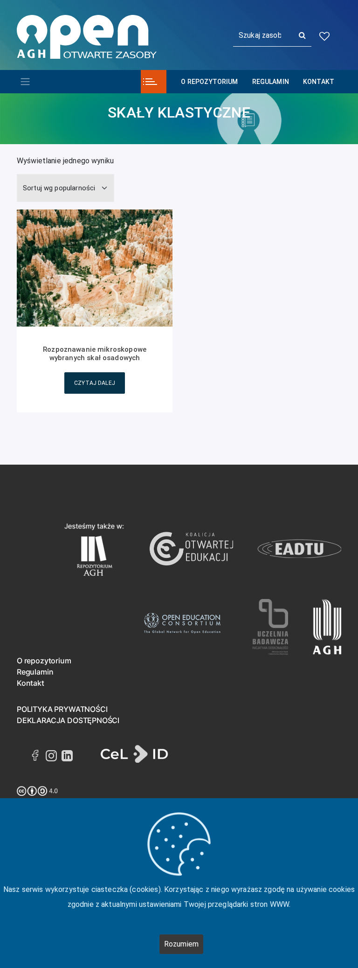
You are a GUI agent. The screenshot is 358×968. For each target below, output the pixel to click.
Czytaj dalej (94, 383)
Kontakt (318, 81)
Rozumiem (181, 944)
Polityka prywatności (62, 709)
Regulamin (270, 81)
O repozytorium (209, 81)
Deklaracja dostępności (68, 720)
